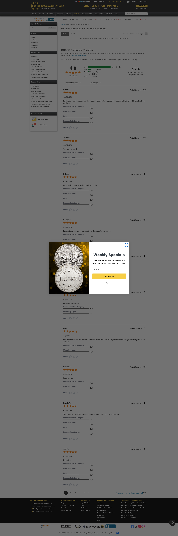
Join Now (109, 276)
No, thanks (109, 283)
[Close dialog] (126, 245)
